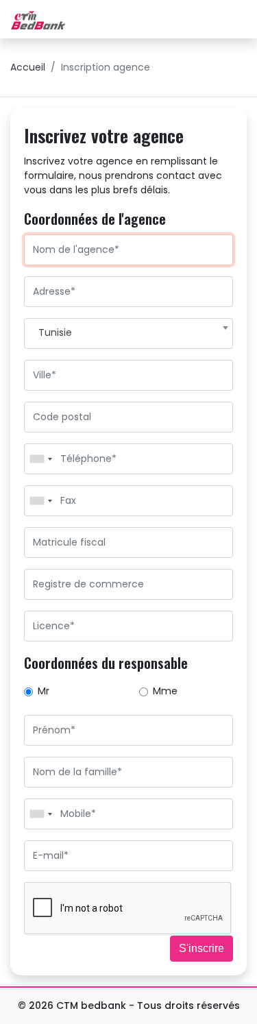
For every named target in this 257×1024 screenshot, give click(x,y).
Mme (165, 691)
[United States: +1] (40, 459)
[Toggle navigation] (231, 19)
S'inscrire (201, 948)
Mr (43, 691)
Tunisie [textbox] (55, 332)
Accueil (27, 67)
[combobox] (128, 333)
